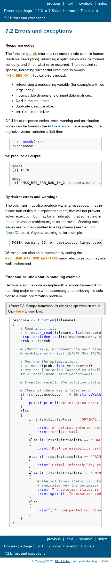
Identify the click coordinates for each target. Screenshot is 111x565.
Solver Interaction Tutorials (71, 11)
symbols (85, 3)
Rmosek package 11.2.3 (23, 11)
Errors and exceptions (24, 18)
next (70, 3)
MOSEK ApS (62, 561)
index (102, 3)
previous (54, 3)
